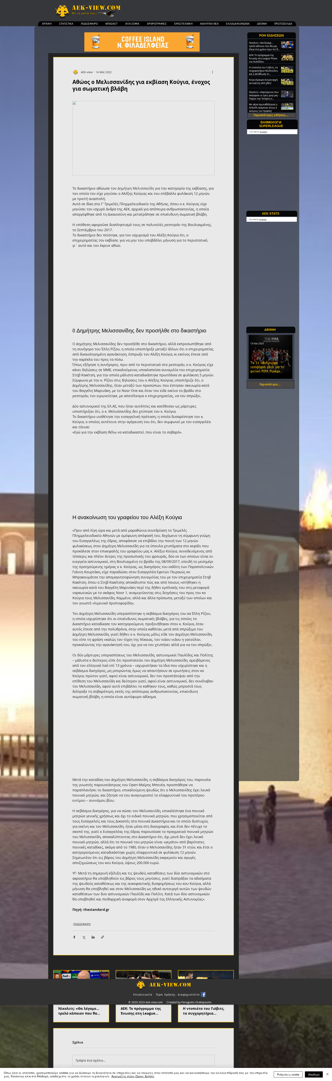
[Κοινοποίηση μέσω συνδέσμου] (102, 937)
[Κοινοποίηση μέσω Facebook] (74, 937)
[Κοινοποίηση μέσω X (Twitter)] (83, 937)
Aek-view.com (96, 8)
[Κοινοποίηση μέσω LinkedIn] (93, 937)
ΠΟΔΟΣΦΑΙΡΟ (82, 924)
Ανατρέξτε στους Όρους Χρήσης (132, 1076)
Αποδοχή (314, 1074)
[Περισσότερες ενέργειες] (212, 72)
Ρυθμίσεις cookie (288, 1074)
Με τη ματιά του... (84, 13)
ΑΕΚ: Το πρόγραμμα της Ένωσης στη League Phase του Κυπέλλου (141, 1011)
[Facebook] (203, 994)
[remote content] (143, 287)
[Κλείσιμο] (327, 1074)
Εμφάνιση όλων (224, 963)
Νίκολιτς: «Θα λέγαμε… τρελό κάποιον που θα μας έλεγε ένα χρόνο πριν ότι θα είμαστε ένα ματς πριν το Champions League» (80, 1011)
